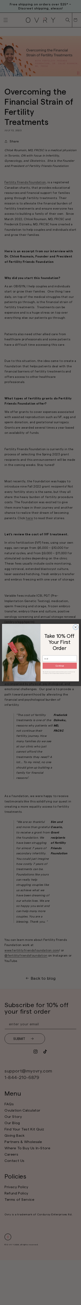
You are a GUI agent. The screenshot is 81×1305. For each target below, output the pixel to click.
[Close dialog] (75, 627)
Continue (60, 666)
